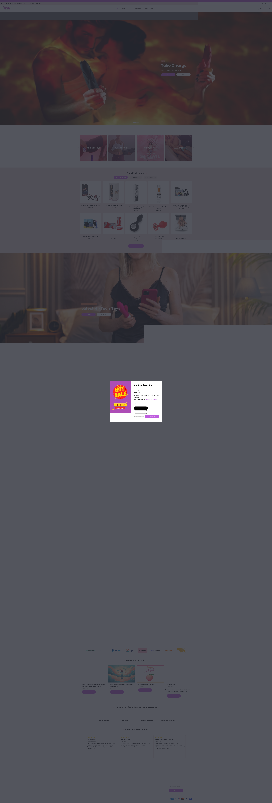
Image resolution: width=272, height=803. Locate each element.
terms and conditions (152, 399)
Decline (140, 412)
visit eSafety (137, 404)
